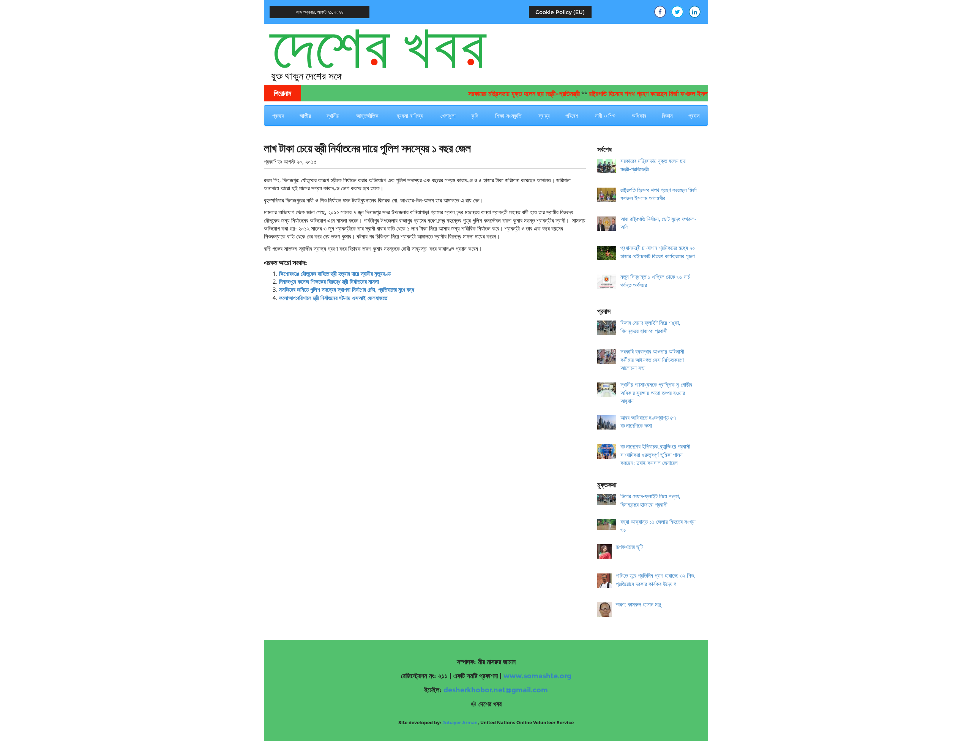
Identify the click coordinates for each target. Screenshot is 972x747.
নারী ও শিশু (605, 115)
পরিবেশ (571, 115)
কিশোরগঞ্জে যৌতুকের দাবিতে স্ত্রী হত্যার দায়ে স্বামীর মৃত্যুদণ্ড (335, 273)
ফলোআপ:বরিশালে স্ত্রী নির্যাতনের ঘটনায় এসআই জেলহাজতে (333, 298)
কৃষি (474, 115)
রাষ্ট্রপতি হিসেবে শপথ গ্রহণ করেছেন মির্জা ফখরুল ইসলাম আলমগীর (643, 94)
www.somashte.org (537, 676)
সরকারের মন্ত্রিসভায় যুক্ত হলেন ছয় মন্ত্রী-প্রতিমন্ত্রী (506, 94)
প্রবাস (694, 115)
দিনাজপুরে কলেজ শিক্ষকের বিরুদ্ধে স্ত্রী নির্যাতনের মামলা (329, 281)
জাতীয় (305, 115)
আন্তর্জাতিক (367, 115)
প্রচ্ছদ (278, 115)
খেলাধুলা (448, 115)
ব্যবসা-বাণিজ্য (410, 115)
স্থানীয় (333, 115)
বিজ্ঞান (667, 115)
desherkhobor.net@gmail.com (495, 690)
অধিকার (639, 115)
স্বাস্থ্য (544, 115)
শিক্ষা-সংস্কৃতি (508, 115)
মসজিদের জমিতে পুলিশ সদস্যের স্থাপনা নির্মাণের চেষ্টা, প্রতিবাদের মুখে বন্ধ (346, 289)
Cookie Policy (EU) (560, 12)
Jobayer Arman (460, 722)
